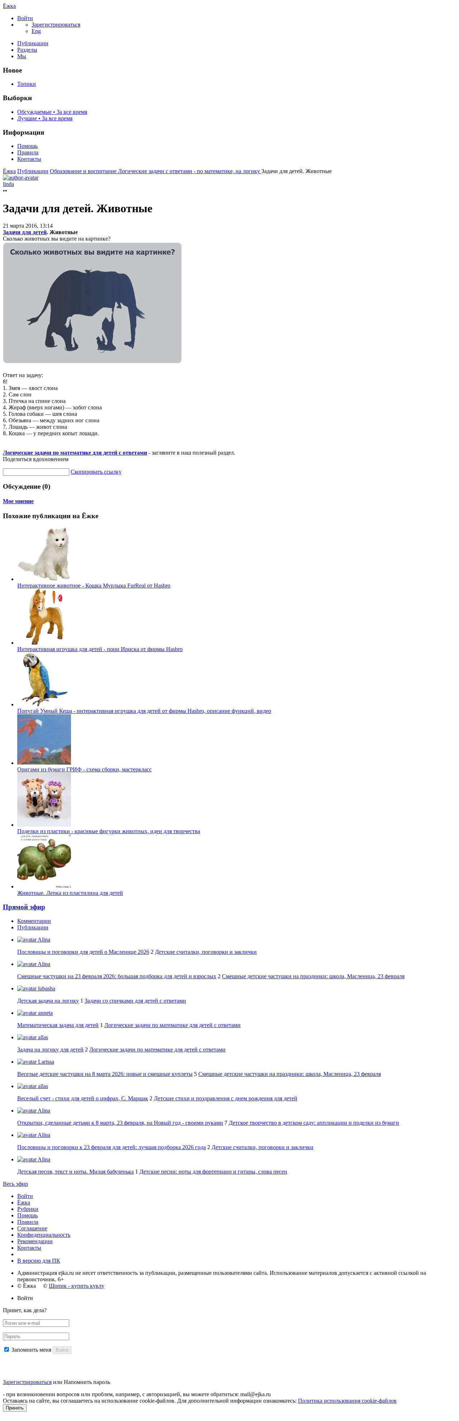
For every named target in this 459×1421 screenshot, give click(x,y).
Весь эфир (15, 1184)
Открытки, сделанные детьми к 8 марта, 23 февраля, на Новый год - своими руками (120, 1123)
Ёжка (9, 6)
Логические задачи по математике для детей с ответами (75, 453)
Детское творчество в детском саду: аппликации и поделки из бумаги (314, 1123)
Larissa (45, 1062)
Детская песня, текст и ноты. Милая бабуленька (75, 1172)
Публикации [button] (32, 927)
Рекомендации (35, 1241)
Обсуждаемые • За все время (52, 112)
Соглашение (32, 1228)
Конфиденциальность (43, 1235)
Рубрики (27, 1209)
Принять (15, 1408)
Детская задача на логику (48, 1001)
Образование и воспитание (84, 171)
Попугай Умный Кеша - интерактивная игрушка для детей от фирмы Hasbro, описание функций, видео (144, 711)
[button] (25, 18)
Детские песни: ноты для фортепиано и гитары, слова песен (213, 1172)
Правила (27, 152)
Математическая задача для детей (58, 1025)
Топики (26, 84)
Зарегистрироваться (27, 1382)
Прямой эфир (24, 907)
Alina (43, 940)
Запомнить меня (31, 1350)
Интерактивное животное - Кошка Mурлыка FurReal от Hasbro (93, 585)
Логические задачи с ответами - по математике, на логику (189, 171)
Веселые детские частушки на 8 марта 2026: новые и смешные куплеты (105, 1074)
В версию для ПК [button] (38, 1261)
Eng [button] (36, 31)
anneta (45, 1013)
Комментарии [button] (34, 921)
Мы (21, 56)
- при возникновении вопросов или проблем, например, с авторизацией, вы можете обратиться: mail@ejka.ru (137, 1394)
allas (42, 1037)
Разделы (27, 50)
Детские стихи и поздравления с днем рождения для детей (225, 1098)
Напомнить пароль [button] (87, 1382)
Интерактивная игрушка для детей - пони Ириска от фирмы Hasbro (100, 649)
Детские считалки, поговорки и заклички (206, 952)
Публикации (32, 43)
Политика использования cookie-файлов (347, 1401)
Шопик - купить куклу (76, 1286)
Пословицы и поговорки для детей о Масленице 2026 (83, 952)
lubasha (46, 988)
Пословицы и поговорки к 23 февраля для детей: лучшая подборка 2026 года (111, 1147)
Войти (25, 1196)
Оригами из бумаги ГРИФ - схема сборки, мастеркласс (84, 769)
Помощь (27, 146)
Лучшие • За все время (44, 118)
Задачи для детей (25, 232)
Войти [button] (25, 1298)
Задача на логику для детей (50, 1049)
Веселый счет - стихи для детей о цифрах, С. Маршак (82, 1098)
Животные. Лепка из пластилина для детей (70, 893)
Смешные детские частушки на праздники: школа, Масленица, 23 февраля (313, 976)
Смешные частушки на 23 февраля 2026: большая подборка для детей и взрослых (116, 976)
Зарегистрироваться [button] (56, 25)
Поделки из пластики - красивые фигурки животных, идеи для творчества (108, 831)
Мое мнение (18, 501)
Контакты (29, 159)
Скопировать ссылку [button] (96, 472)
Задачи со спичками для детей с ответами (135, 1001)
